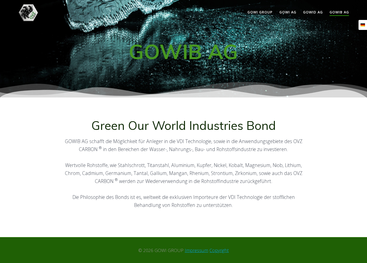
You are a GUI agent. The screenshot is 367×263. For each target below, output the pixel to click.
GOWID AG (313, 12)
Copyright (219, 250)
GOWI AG (287, 12)
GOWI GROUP (259, 12)
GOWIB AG (339, 12)
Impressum (196, 250)
